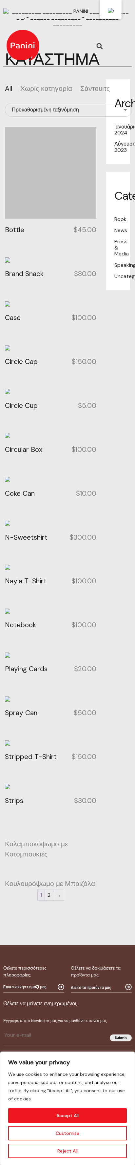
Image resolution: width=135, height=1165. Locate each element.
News (120, 230)
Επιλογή (25, 750)
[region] (67, 1108)
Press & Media (121, 247)
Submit (121, 1037)
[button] (99, 46)
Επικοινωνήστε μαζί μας (25, 987)
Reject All (67, 1151)
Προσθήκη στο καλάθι (42, 137)
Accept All (67, 1115)
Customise (67, 1133)
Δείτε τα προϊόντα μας (91, 987)
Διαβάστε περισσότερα (44, 838)
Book (120, 219)
